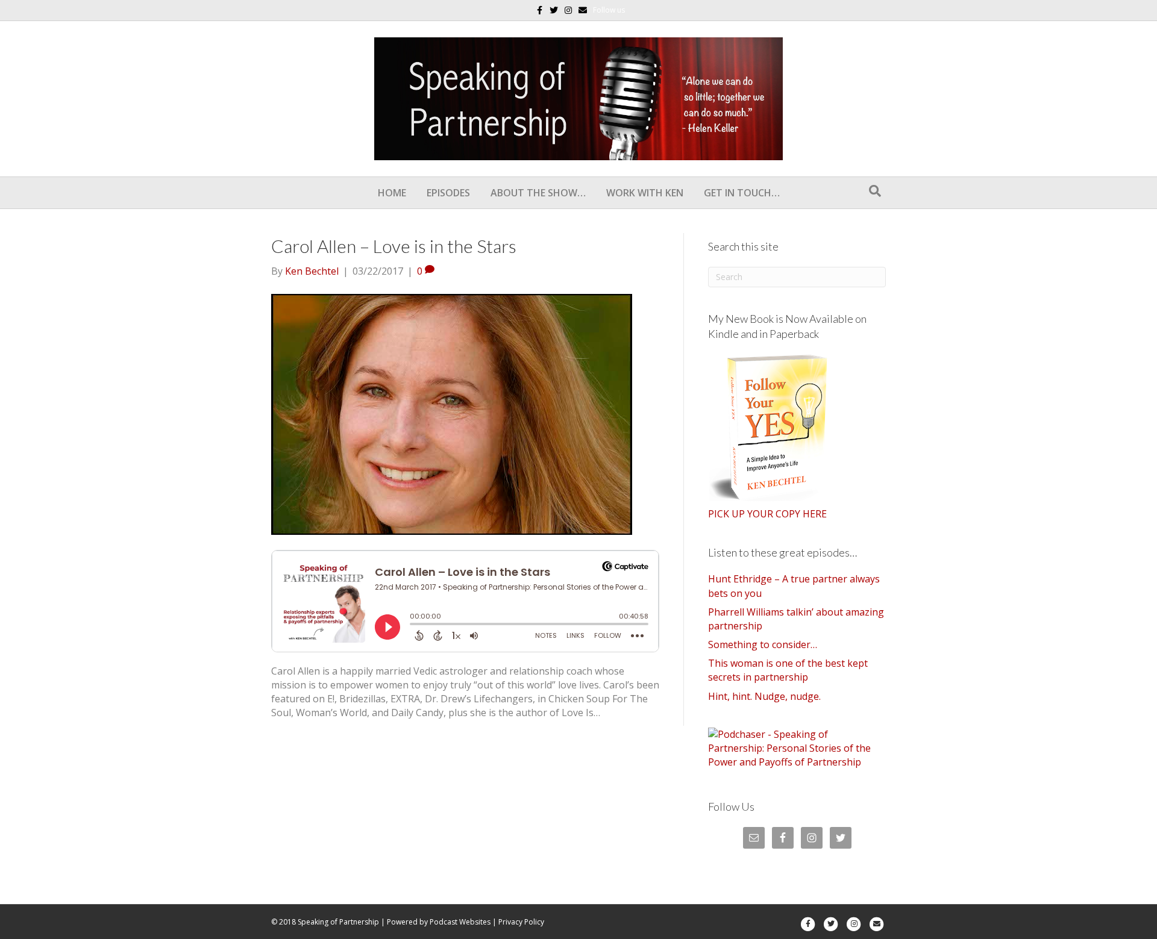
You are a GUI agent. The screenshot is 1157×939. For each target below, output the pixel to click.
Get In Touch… (742, 192)
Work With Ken (644, 192)
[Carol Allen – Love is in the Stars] (451, 413)
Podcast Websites (460, 922)
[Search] (875, 191)
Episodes (448, 192)
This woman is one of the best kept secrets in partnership (788, 670)
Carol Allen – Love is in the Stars (393, 246)
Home (392, 192)
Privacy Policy (521, 922)
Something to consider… (762, 644)
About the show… (538, 192)
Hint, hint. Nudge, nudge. (764, 696)
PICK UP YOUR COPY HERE (767, 513)
